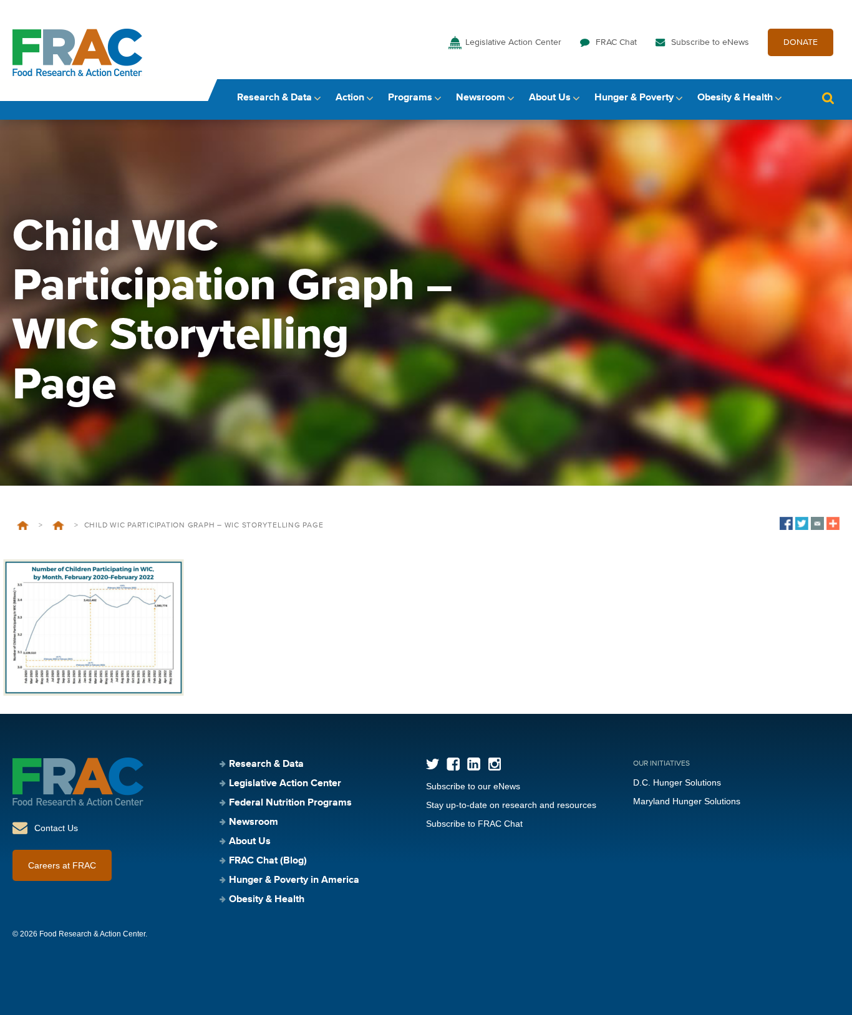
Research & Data (274, 98)
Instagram (494, 764)
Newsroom (480, 98)
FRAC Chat (616, 42)
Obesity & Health (735, 98)
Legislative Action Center (513, 42)
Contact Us (56, 828)
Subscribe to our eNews (473, 786)
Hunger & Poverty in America (294, 880)
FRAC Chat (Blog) (268, 861)
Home (22, 525)
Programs (410, 98)
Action (350, 98)
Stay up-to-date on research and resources (511, 805)
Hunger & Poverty (634, 98)
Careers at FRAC (62, 865)
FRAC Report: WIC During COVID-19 (58, 525)
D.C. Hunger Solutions (677, 782)
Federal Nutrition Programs (290, 803)
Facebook (453, 764)
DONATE (800, 42)
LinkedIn (473, 764)
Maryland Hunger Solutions (686, 801)
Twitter (432, 764)
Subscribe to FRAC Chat (474, 824)
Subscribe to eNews (710, 42)
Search (828, 98)
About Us (550, 98)
